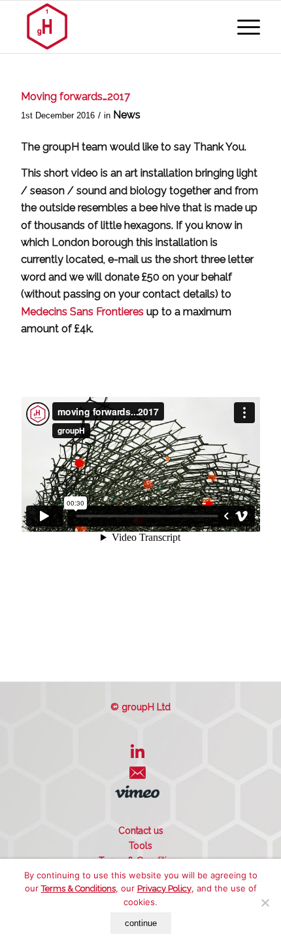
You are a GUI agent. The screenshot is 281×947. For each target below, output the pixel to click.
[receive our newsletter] (140, 777)
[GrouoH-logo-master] (116, 27)
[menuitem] (242, 27)
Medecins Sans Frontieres (82, 311)
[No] (264, 902)
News (126, 115)
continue (141, 923)
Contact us (140, 830)
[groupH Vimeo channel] (140, 794)
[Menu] (242, 27)
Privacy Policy (164, 888)
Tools (140, 845)
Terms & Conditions (78, 888)
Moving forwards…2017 (75, 96)
